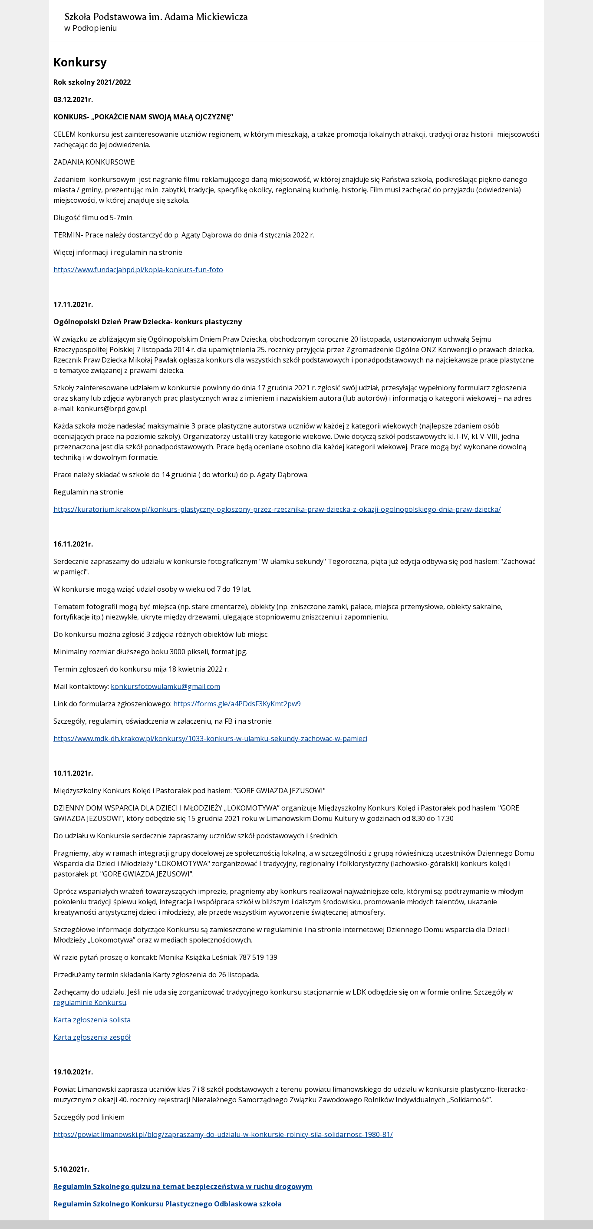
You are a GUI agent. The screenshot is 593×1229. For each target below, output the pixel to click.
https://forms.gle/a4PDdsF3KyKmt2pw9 (237, 703)
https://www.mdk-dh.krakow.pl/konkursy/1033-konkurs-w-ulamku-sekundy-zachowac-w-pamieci (210, 738)
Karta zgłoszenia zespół (92, 1037)
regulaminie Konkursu (89, 1002)
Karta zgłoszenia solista (92, 1020)
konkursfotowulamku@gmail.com (165, 686)
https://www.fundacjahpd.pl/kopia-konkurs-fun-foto (138, 269)
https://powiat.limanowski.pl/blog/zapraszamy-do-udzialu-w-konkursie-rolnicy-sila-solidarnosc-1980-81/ (223, 1134)
